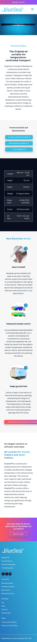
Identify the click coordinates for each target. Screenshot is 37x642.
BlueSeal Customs (7, 593)
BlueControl (5, 590)
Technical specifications (18, 137)
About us (4, 609)
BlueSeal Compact (7, 587)
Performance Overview (18, 143)
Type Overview (17, 149)
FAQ (2, 603)
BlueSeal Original (7, 583)
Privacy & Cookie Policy (9, 625)
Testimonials (5, 613)
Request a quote (18, 2)
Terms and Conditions (9, 622)
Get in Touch (18, 534)
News (3, 606)
